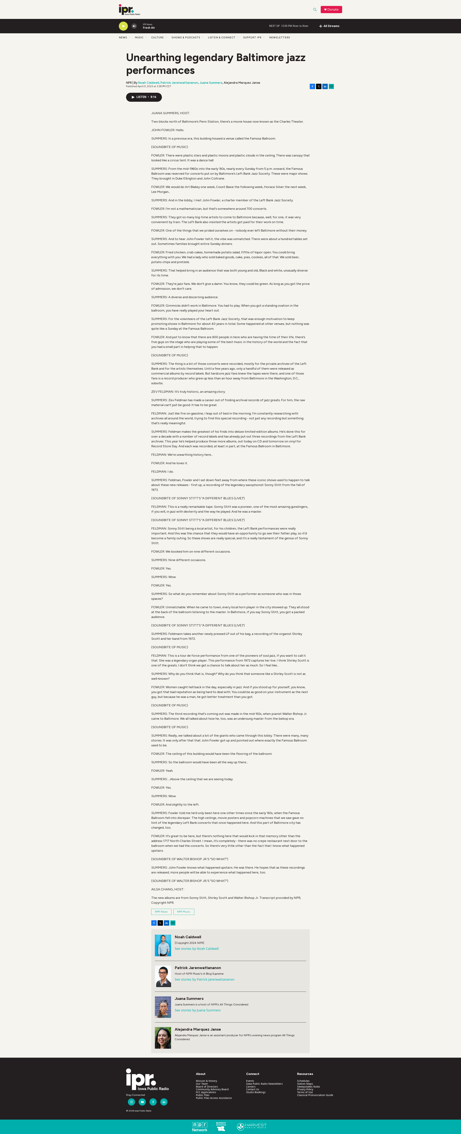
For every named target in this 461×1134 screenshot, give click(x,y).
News (123, 37)
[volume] (134, 26)
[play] (123, 26)
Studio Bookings (256, 1092)
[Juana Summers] (163, 1007)
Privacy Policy (305, 1089)
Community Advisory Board (212, 1089)
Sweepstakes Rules (308, 1086)
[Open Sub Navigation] (129, 37)
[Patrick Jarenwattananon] (163, 976)
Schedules (303, 1081)
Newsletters (279, 37)
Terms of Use (305, 1092)
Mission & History (206, 1081)
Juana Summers (211, 82)
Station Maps (305, 1083)
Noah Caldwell (148, 82)
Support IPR (252, 37)
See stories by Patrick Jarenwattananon (204, 979)
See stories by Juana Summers (198, 1010)
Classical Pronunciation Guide (315, 1095)
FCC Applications (206, 1092)
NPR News (161, 911)
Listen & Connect (222, 37)
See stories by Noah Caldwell (197, 948)
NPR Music (184, 911)
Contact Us (252, 1089)
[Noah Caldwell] (163, 945)
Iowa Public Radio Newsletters (264, 1083)
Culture (157, 37)
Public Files (202, 1095)
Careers (251, 1086)
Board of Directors (207, 1086)
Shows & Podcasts (186, 37)
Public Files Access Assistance (214, 1098)
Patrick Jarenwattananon (179, 82)
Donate (333, 9)
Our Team (202, 1083)
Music (139, 37)
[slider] (139, 26)
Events (250, 1081)
